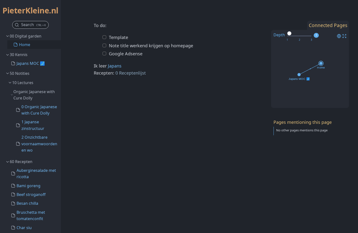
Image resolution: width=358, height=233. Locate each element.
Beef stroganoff (31, 194)
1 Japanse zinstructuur (32, 125)
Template (118, 37)
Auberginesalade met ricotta (36, 173)
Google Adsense (125, 54)
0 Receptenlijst (130, 73)
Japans (115, 66)
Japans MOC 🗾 (31, 63)
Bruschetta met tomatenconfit (31, 215)
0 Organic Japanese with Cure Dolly (39, 110)
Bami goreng (28, 185)
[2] (299, 40)
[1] (287, 40)
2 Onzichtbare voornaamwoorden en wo (39, 144)
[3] (311, 40)
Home (24, 44)
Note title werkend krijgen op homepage (150, 46)
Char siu (24, 227)
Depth (279, 35)
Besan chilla (27, 203)
